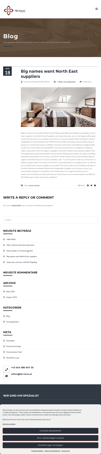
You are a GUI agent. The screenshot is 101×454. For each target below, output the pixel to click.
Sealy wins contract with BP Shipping (22, 262)
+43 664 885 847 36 (22, 367)
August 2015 (11, 297)
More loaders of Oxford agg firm (20, 251)
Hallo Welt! (11, 239)
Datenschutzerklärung (52, 451)
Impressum (66, 451)
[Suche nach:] (50, 218)
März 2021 (10, 291)
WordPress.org (12, 358)
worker (37, 185)
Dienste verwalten (9, 424)
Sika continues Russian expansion (20, 245)
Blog (60, 82)
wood (31, 185)
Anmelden (10, 341)
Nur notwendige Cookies (50, 438)
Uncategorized (69, 82)
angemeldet (16, 205)
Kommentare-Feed (14, 352)
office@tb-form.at (21, 374)
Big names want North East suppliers (22, 256)
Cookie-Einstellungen (51, 415)
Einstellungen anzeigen (50, 445)
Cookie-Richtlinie (37, 451)
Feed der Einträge (13, 346)
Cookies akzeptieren (50, 430)
